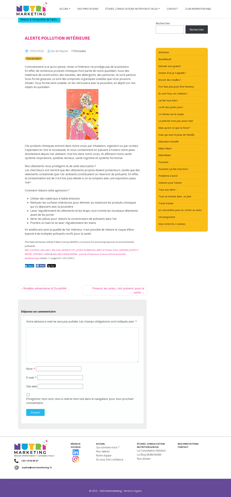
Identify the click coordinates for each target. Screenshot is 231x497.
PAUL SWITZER (120, 250)
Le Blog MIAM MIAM (149, 454)
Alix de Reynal (59, 51)
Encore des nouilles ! (169, 79)
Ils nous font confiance (109, 459)
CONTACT (183, 447)
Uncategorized (166, 217)
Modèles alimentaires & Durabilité (44, 288)
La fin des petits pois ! (170, 107)
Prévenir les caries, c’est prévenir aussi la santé (118, 290)
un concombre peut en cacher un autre (180, 210)
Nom (30, 369)
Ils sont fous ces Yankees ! (173, 93)
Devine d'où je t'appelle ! (172, 72)
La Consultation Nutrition (151, 450)
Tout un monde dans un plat (174, 196)
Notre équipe (103, 455)
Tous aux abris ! (34, 58)
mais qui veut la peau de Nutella (176, 134)
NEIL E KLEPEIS (32, 250)
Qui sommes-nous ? (107, 447)
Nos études (144, 458)
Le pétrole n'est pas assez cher (175, 120)
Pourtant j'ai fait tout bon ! (173, 169)
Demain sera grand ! (169, 66)
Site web (31, 386)
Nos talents (103, 451)
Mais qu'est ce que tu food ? (174, 127)
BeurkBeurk (164, 59)
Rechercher (163, 23)
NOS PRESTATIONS (188, 443)
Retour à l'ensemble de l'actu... (39, 19)
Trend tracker (166, 203)
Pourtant (163, 162)
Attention (163, 52)
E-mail (31, 377)
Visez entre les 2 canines (172, 224)
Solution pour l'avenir (170, 182)
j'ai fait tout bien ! (168, 100)
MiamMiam (164, 155)
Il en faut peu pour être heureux (176, 86)
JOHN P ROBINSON (85, 250)
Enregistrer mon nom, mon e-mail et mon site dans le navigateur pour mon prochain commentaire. (80, 401)
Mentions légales (133, 490)
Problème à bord (167, 175)
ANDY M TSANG (104, 250)
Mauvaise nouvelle (168, 141)
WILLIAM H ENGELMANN (65, 254)
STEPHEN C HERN (41, 254)
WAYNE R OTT (68, 250)
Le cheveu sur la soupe (171, 114)
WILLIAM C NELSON (50, 250)
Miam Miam (165, 148)
